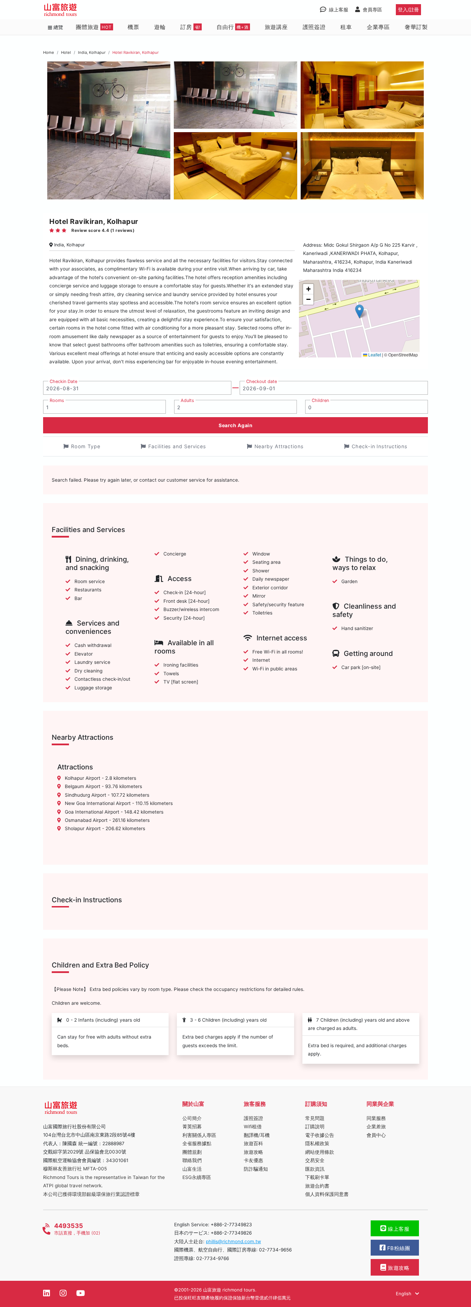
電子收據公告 (319, 1135)
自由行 (233, 26)
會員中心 (376, 1135)
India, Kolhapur (92, 52)
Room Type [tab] (85, 446)
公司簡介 (192, 1118)
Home (48, 52)
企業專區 (378, 26)
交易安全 (314, 1160)
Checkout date (261, 381)
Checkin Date (63, 381)
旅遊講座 (276, 26)
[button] (359, 311)
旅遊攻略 (253, 1152)
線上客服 (398, 1229)
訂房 (190, 26)
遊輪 (160, 26)
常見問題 (314, 1118)
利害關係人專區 (199, 1135)
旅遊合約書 (317, 1186)
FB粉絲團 (397, 1248)
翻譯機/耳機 (257, 1135)
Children (320, 400)
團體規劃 (192, 1152)
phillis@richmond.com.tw (233, 1241)
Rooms (57, 400)
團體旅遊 (94, 26)
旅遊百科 (253, 1143)
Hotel (66, 52)
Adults (187, 400)
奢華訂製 (416, 26)
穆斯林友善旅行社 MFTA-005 (75, 1168)
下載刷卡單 (317, 1177)
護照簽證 (314, 26)
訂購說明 (314, 1126)
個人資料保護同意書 (327, 1194)
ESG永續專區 (196, 1177)
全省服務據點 (196, 1143)
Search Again (235, 425)
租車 (346, 26)
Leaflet (374, 354)
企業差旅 (376, 1126)
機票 (133, 26)
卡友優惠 (253, 1160)
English (404, 1293)
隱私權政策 (317, 1143)
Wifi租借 (253, 1126)
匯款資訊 (314, 1169)
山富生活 (192, 1169)
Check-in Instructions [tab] (380, 446)
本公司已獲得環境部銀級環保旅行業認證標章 (91, 1194)
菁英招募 (192, 1126)
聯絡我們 (192, 1160)
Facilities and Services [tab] (177, 446)
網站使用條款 (319, 1152)
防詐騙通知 (256, 1169)
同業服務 (376, 1118)
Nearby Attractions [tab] (279, 446)
